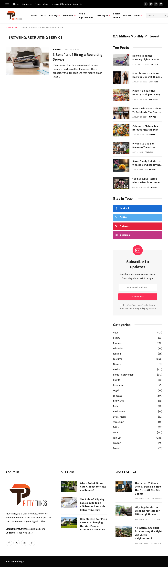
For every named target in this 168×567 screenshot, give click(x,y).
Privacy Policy (41, 4)
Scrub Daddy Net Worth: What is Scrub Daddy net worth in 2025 (146, 163)
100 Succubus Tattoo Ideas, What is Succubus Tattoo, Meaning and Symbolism (146, 180)
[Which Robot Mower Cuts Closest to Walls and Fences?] (69, 486)
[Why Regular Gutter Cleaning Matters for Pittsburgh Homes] (124, 510)
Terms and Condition (60, 4)
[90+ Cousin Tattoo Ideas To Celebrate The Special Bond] (121, 113)
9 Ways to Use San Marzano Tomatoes (143, 145)
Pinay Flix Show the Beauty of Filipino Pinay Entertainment (146, 92)
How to (116, 380)
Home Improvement (86, 15)
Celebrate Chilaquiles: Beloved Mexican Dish (145, 128)
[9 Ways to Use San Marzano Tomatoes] (121, 148)
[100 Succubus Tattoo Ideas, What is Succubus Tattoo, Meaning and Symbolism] (121, 183)
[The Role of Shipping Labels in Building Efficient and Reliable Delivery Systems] (69, 502)
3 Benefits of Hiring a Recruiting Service (77, 57)
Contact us (27, 4)
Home (16, 4)
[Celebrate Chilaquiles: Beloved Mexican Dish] (121, 130)
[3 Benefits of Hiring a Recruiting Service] (27, 60)
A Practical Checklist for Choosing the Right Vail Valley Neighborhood (148, 533)
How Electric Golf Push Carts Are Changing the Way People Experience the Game (93, 524)
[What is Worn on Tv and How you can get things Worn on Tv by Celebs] (121, 77)
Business (68, 15)
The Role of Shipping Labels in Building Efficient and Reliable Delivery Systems (92, 504)
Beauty (53, 15)
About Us (77, 4)
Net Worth (150, 170)
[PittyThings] (14, 15)
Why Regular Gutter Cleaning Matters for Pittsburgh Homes (147, 511)
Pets (115, 406)
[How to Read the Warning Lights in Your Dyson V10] (121, 60)
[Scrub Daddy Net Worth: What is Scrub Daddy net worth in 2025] (121, 165)
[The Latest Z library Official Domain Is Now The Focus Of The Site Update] (124, 486)
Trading (117, 443)
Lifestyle (102, 15)
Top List (117, 437)
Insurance (118, 385)
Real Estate (119, 411)
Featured (153, 99)
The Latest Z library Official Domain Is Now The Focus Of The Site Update (148, 488)
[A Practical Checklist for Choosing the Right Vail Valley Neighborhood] (124, 531)
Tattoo (154, 64)
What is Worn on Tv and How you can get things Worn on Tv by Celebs (146, 75)
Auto (43, 15)
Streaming (118, 422)
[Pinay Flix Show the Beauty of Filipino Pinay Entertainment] (121, 95)
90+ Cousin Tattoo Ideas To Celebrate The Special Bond (147, 110)
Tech (137, 15)
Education (118, 348)
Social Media (116, 15)
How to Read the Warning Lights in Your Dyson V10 (145, 57)
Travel (116, 448)
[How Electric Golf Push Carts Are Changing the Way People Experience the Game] (69, 522)
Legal (116, 390)
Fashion (117, 353)
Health (127, 15)
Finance (117, 364)
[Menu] (7, 4)
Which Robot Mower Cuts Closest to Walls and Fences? (93, 487)
